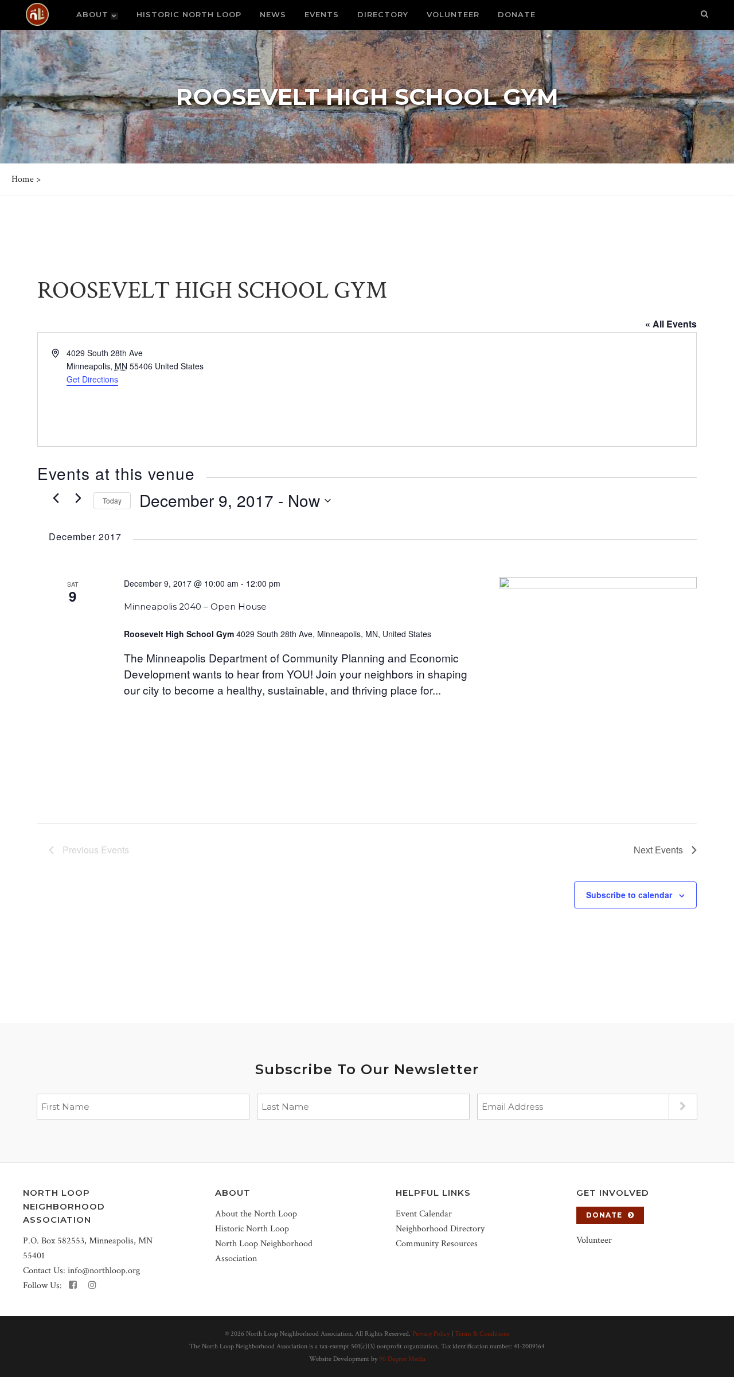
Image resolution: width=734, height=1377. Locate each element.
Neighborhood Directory (440, 1229)
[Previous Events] (56, 498)
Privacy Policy (431, 1333)
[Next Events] (78, 498)
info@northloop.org (104, 1271)
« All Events (671, 323)
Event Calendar (424, 1214)
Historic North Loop (252, 1229)
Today (112, 500)
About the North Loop (256, 1214)
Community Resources (437, 1244)
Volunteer (594, 1240)
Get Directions (92, 379)
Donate (604, 1215)
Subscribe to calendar (629, 894)
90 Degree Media (402, 1359)
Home (22, 179)
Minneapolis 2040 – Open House (195, 606)
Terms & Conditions (482, 1333)
